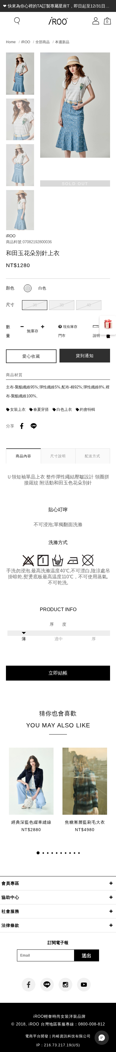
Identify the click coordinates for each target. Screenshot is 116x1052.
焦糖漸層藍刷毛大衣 (85, 822)
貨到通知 (85, 355)
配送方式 (92, 456)
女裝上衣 (18, 409)
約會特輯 (87, 409)
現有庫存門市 (67, 331)
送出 (86, 955)
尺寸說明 (58, 456)
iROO (25, 42)
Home (11, 42)
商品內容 (23, 456)
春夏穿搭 (41, 409)
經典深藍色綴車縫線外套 (31, 822)
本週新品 (62, 42)
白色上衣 (64, 409)
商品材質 (14, 375)
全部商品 (42, 42)
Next (20, 225)
